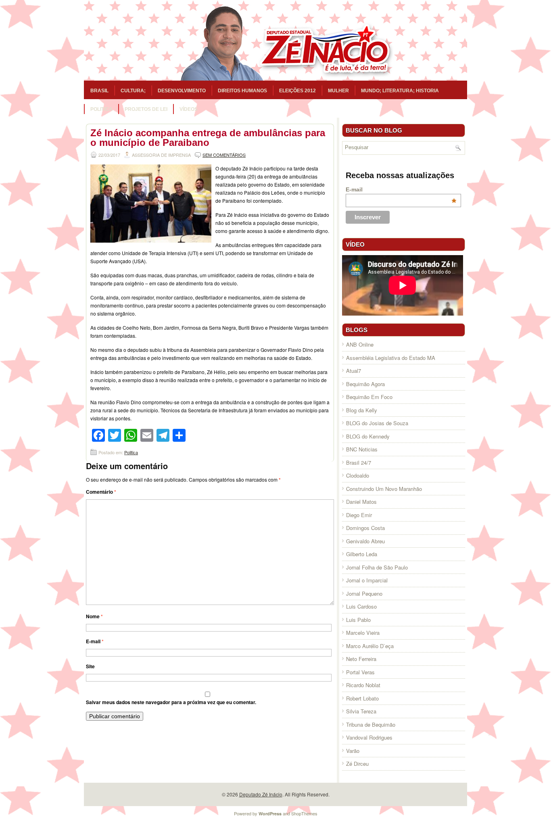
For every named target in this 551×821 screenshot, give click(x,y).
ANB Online (360, 344)
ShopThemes (304, 813)
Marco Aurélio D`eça (370, 646)
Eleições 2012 (297, 91)
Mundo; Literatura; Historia (400, 91)
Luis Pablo (358, 620)
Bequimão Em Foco (369, 397)
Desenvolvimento (182, 91)
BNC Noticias (362, 449)
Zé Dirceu (357, 763)
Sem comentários (224, 155)
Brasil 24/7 (358, 462)
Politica (101, 109)
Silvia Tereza (361, 711)
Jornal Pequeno (364, 593)
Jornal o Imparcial (367, 580)
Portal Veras (360, 672)
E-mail (95, 641)
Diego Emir (359, 515)
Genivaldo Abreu (365, 541)
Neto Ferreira (361, 659)
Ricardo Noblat (363, 685)
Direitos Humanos (242, 91)
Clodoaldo (357, 475)
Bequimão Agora (365, 384)
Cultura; (133, 91)
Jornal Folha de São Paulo (377, 567)
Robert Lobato (362, 698)
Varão (352, 750)
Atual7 (353, 370)
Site (90, 666)
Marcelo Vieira (363, 632)
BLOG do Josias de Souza (377, 423)
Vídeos (188, 109)
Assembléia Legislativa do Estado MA (390, 358)
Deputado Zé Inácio (260, 794)
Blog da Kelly (361, 410)
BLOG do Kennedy (368, 436)
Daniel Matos (361, 501)
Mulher (338, 91)
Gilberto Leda (361, 554)
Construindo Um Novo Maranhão (384, 489)
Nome (94, 616)
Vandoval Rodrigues (369, 737)
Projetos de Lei (146, 109)
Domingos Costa (365, 528)
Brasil (99, 91)
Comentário (101, 491)
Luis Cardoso (361, 606)
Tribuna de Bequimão (370, 724)
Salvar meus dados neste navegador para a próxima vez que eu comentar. (171, 702)
